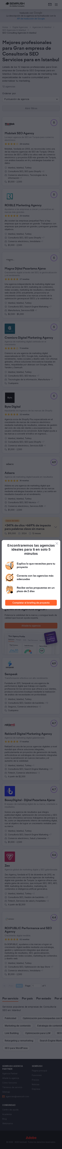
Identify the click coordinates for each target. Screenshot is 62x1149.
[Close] (56, 543)
